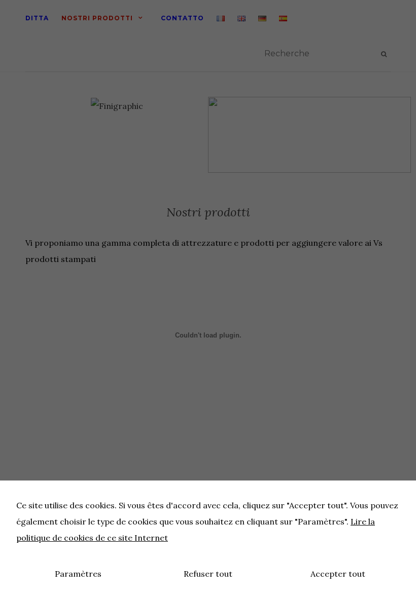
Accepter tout (337, 574)
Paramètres (78, 574)
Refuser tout (208, 574)
